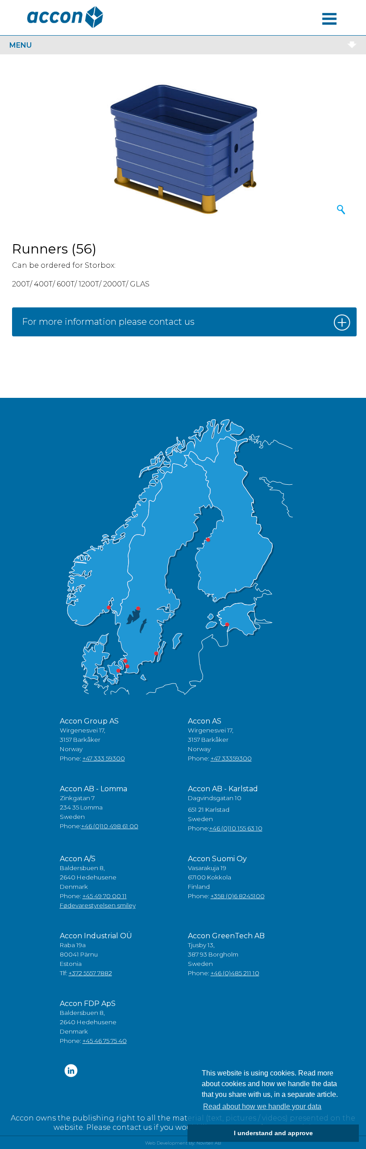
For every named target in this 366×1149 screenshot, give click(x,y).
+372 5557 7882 (90, 973)
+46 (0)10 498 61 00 (109, 826)
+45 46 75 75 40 (105, 1040)
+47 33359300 (231, 758)
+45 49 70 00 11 (105, 896)
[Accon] (65, 17)
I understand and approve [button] (273, 1133)
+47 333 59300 (104, 758)
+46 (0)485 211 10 (235, 973)
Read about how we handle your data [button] (262, 1106)
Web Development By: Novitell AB (183, 1143)
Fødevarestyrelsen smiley (98, 905)
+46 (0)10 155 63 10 (235, 828)
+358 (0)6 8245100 (238, 896)
